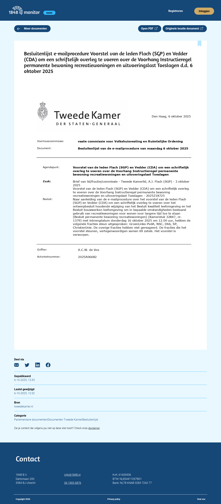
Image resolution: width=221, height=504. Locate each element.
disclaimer (94, 428)
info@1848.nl (72, 474)
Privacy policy (113, 499)
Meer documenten (35, 28)
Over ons (201, 499)
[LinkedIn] (40, 365)
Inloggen (204, 11)
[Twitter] (30, 365)
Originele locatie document (183, 28)
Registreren (175, 11)
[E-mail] (19, 365)
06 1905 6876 (72, 483)
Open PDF (148, 28)
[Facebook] (51, 365)
